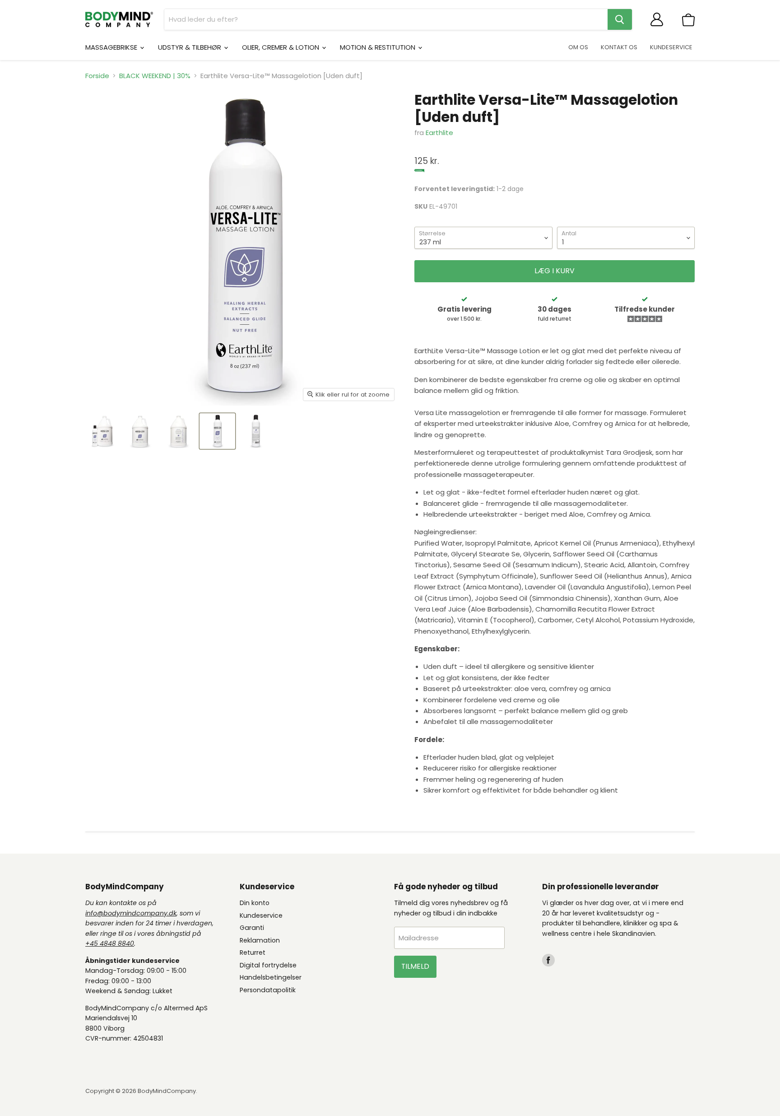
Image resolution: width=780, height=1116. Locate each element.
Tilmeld (415, 966)
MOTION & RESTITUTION (378, 47)
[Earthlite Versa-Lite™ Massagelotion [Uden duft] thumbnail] (102, 431)
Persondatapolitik (268, 990)
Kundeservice (261, 915)
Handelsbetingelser (271, 977)
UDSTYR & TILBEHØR (190, 47)
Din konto (254, 902)
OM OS (578, 47)
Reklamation (260, 940)
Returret (252, 952)
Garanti (252, 927)
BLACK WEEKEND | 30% (154, 75)
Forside (97, 75)
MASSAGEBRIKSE (112, 47)
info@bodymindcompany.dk (130, 913)
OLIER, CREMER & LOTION (281, 47)
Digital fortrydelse (268, 965)
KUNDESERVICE (671, 47)
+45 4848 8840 (109, 943)
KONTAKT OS (619, 47)
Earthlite (439, 132)
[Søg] (620, 19)
